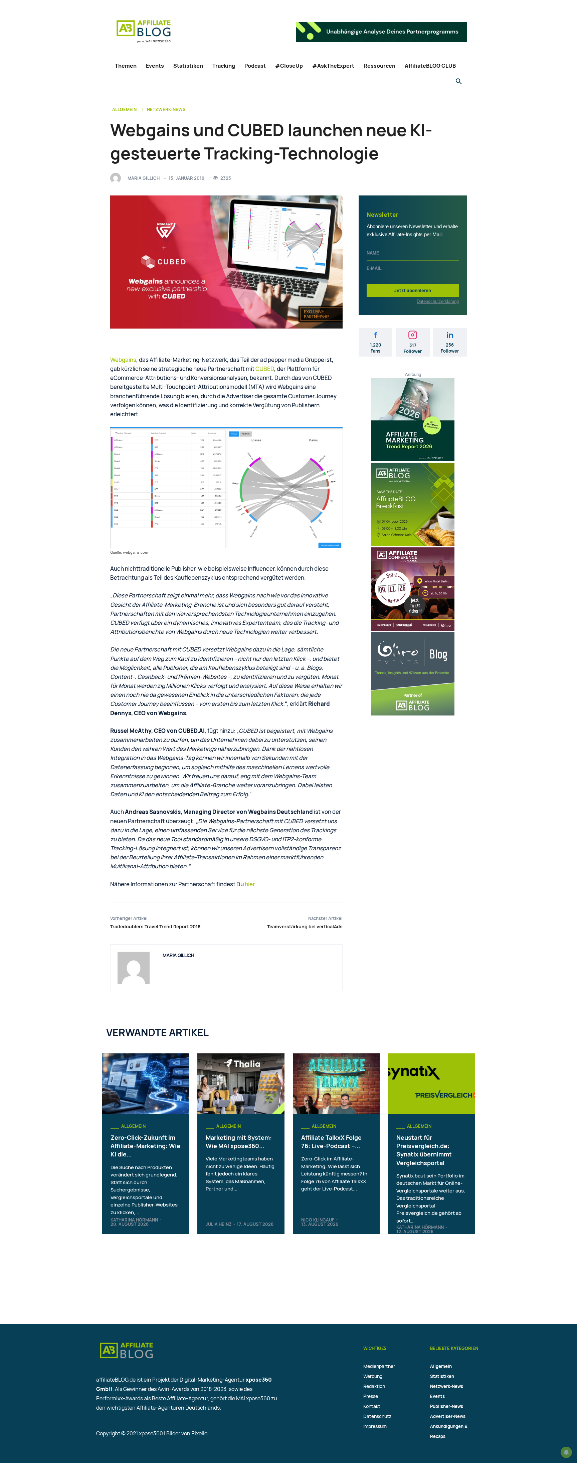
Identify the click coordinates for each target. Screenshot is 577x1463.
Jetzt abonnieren (412, 291)
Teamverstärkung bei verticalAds (305, 926)
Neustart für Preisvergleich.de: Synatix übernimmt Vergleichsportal (424, 1150)
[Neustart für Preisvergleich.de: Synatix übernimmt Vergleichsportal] (431, 1083)
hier (249, 884)
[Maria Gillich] (117, 178)
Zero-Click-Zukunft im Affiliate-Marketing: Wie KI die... (145, 1145)
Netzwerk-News (166, 109)
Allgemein (124, 109)
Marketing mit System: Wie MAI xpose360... (239, 1141)
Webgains (123, 360)
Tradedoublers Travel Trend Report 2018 (155, 926)
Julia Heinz (219, 1224)
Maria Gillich (144, 178)
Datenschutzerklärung (438, 301)
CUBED (264, 369)
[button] (459, 82)
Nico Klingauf (317, 1220)
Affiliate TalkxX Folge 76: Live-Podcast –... (331, 1141)
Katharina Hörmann (134, 1220)
